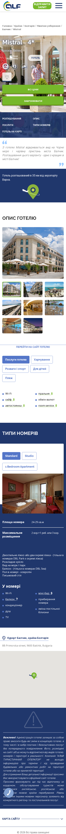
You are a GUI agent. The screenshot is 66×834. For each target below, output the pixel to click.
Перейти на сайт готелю (33, 347)
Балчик (17, 50)
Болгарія (7, 50)
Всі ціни (33, 89)
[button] (11, 289)
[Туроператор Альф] (12, 6)
